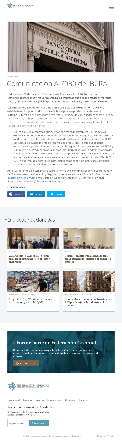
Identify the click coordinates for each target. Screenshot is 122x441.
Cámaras (27, 400)
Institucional (14, 400)
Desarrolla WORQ (106, 436)
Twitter (58, 194)
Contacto (83, 400)
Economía (70, 400)
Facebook (18, 194)
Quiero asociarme (26, 363)
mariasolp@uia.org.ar (21, 177)
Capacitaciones (54, 400)
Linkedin (38, 194)
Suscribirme (39, 423)
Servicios (39, 400)
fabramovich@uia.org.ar (49, 181)
